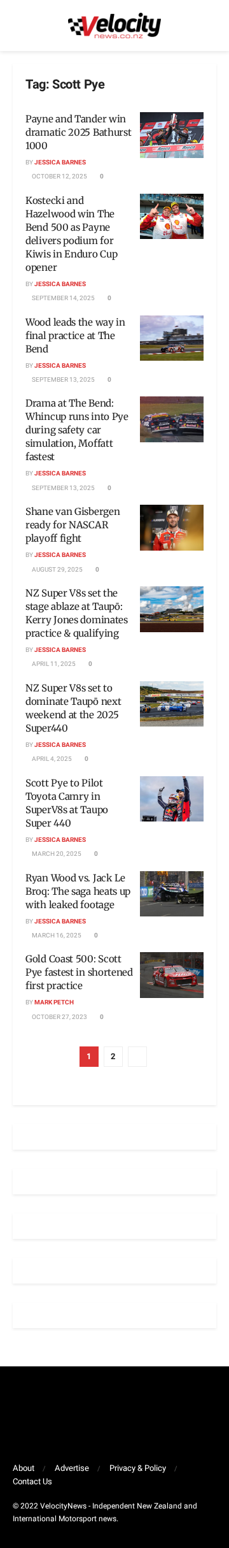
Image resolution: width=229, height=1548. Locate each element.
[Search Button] (210, 25)
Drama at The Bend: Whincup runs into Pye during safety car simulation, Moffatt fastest (76, 430)
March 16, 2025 (56, 935)
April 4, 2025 (51, 759)
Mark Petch (54, 1002)
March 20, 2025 (56, 854)
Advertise (72, 1468)
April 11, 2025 (53, 664)
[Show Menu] (18, 25)
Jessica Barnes (60, 162)
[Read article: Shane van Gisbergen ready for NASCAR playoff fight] (172, 528)
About (23, 1468)
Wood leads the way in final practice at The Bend (75, 335)
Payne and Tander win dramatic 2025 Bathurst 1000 (78, 132)
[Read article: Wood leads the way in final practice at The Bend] (172, 338)
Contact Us (32, 1481)
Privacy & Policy (137, 1468)
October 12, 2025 (59, 176)
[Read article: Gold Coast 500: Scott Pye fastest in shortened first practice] (172, 975)
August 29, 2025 (57, 569)
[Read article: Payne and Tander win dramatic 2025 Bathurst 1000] (172, 135)
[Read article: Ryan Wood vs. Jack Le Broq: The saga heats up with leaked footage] (172, 894)
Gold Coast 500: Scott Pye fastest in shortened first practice (79, 972)
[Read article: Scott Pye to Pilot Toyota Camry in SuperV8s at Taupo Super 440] (172, 799)
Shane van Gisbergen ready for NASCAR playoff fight (72, 524)
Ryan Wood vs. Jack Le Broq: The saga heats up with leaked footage (77, 891)
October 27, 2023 (59, 1017)
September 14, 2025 (63, 298)
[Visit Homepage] (114, 25)
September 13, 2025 (63, 379)
